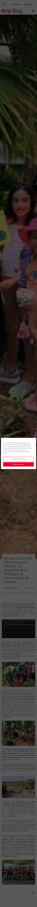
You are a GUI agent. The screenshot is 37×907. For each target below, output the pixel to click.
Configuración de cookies (19, 459)
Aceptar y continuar (18, 464)
